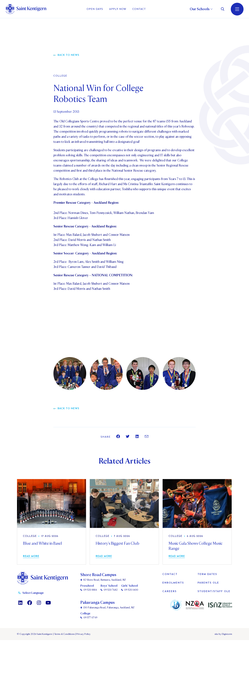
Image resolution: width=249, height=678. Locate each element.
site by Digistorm (223, 634)
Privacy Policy (83, 634)
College (60, 76)
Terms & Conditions (64, 634)
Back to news (68, 55)
